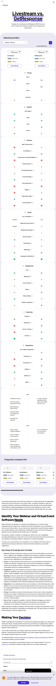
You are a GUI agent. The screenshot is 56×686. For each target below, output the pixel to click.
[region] (28, 477)
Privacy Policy (34, 682)
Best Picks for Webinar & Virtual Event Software (34, 637)
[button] (14, 59)
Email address (6, 662)
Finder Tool (5, 644)
